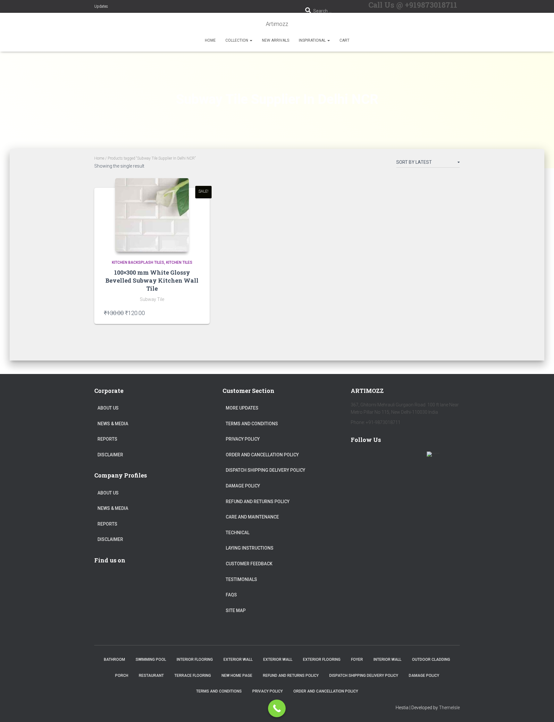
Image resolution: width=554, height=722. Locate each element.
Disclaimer (110, 454)
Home (210, 40)
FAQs (231, 594)
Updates (101, 6)
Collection (237, 40)
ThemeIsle (449, 707)
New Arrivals (275, 40)
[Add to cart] (197, 313)
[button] (250, 40)
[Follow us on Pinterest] (395, 458)
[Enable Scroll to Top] (541, 709)
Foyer (357, 659)
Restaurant (151, 675)
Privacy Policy (243, 439)
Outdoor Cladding (431, 659)
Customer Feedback (249, 563)
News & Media (112, 423)
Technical (237, 532)
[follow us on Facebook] (358, 458)
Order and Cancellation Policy (262, 454)
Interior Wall (387, 659)
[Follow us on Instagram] (414, 458)
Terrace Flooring (192, 675)
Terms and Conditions (252, 423)
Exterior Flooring (321, 659)
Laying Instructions (249, 548)
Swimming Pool (151, 659)
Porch (121, 675)
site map (236, 610)
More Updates (242, 408)
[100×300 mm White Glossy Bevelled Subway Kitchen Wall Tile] (152, 215)
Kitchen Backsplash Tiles (138, 262)
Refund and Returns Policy (258, 501)
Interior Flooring (195, 659)
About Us (108, 408)
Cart (344, 40)
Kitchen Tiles (179, 262)
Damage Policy (243, 485)
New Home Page (237, 675)
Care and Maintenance (252, 516)
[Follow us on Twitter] (377, 458)
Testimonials (241, 579)
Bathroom (114, 659)
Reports (107, 439)
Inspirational (313, 40)
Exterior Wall (238, 659)
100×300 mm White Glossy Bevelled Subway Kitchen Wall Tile (151, 280)
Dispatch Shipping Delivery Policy (265, 470)
